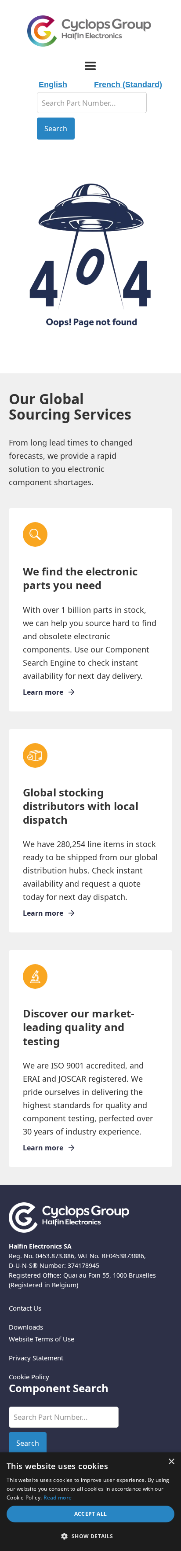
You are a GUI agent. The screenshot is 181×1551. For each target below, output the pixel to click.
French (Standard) (128, 84)
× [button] (171, 1462)
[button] (90, 66)
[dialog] (90, 1501)
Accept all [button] (90, 1514)
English (53, 84)
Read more (57, 1497)
